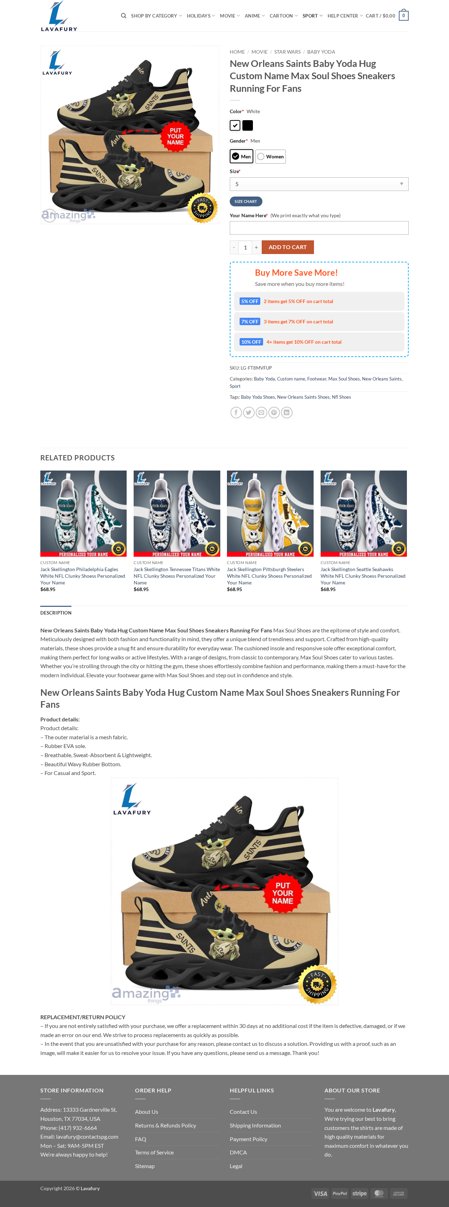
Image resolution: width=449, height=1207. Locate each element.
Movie (227, 16)
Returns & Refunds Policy (165, 1125)
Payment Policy (248, 1139)
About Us (146, 1111)
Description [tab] (56, 613)
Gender (239, 141)
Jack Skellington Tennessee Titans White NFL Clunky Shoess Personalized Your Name (177, 575)
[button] (387, 16)
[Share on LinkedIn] (287, 412)
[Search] (123, 15)
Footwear (316, 379)
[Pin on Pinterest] (274, 412)
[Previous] (40, 537)
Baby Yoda (321, 52)
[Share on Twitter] (249, 412)
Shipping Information (255, 1125)
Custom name (291, 379)
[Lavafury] (75, 16)
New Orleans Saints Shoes (303, 397)
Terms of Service (154, 1152)
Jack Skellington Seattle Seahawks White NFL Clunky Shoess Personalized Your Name (363, 575)
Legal (236, 1166)
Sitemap (145, 1166)
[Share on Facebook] (236, 412)
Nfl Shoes (341, 397)
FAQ (140, 1139)
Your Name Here (249, 215)
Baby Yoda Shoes (258, 397)
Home (237, 52)
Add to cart (288, 247)
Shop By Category (154, 16)
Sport (310, 16)
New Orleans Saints (382, 379)
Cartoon (281, 16)
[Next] (406, 537)
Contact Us (243, 1111)
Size (235, 171)
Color (237, 111)
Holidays (198, 16)
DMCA (238, 1152)
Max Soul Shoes (344, 379)
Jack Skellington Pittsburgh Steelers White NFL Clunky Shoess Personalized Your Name (269, 575)
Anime (252, 16)
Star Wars (287, 52)
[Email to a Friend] (261, 412)
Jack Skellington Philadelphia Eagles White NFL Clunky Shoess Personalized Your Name (82, 575)
